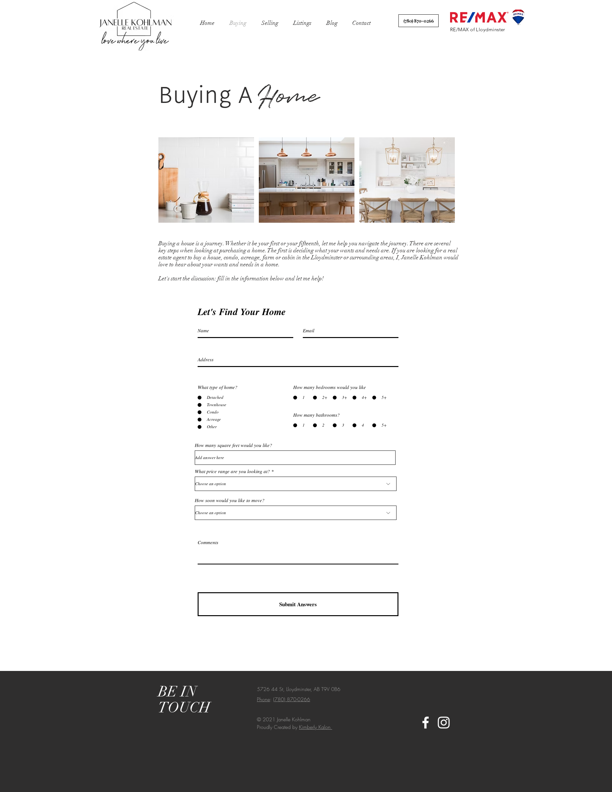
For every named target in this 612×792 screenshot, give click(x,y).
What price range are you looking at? (233, 471)
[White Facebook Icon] (425, 723)
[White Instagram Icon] (444, 723)
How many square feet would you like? (233, 445)
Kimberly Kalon (315, 727)
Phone (263, 699)
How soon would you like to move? (230, 500)
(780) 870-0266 (291, 699)
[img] (206, 180)
